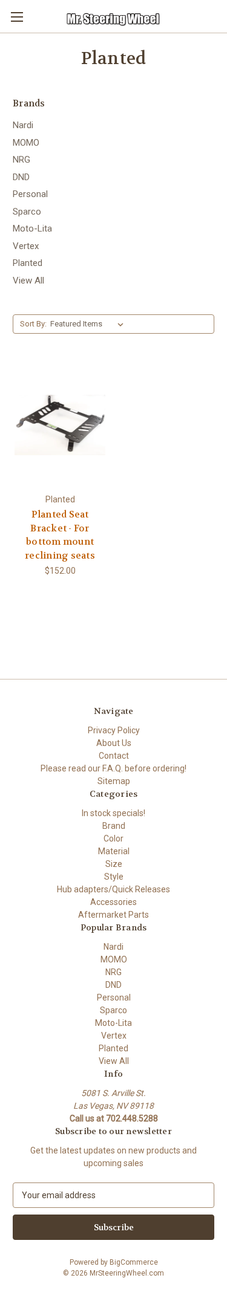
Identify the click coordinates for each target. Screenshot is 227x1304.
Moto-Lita (32, 228)
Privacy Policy (114, 730)
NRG (21, 159)
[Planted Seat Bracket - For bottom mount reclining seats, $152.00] (60, 425)
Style (113, 876)
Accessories (113, 902)
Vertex (26, 246)
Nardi (23, 125)
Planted (27, 263)
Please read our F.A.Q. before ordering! (113, 768)
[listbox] (89, 324)
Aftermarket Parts (113, 915)
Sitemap (113, 781)
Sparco (27, 211)
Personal (30, 194)
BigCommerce (134, 1262)
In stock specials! (113, 813)
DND (21, 177)
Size (113, 864)
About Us (113, 743)
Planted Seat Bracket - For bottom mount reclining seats (60, 535)
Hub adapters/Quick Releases (113, 889)
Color (113, 838)
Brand (113, 826)
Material (114, 851)
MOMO (26, 142)
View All (28, 280)
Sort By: (33, 323)
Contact (114, 756)
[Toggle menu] (16, 16)
